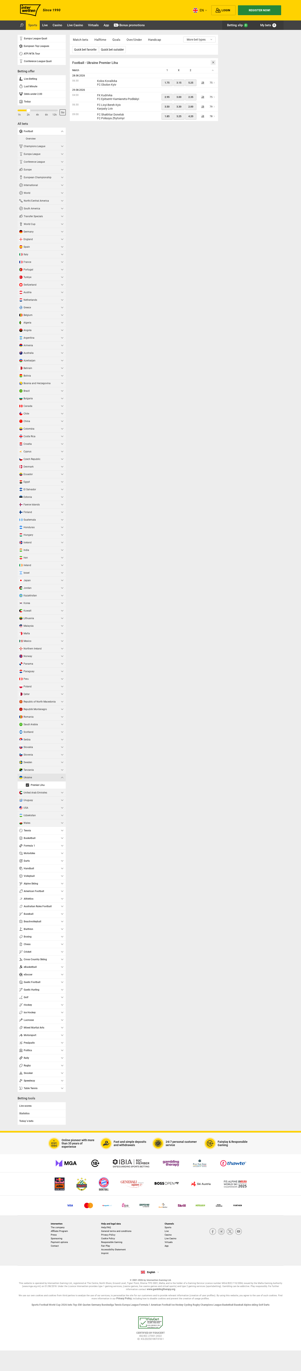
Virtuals (169, 1242)
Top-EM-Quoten (82, 1304)
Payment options (59, 1242)
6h (46, 114)
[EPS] (126, 1205)
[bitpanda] (144, 1205)
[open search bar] (22, 25)
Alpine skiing (251, 1304)
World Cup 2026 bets (61, 1304)
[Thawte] (233, 1163)
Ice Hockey (177, 1304)
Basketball (228, 1304)
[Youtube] (238, 1231)
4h (37, 114)
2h (28, 114)
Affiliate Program (59, 1231)
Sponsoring (56, 1238)
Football (44, 1304)
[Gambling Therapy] (171, 1163)
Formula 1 (145, 1304)
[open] (150, 1329)
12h (54, 114)
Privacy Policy (108, 1235)
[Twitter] (230, 1231)
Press (54, 1235)
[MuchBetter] (163, 1205)
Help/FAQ (106, 1227)
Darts (266, 1304)
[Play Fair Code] (200, 1163)
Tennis (118, 1304)
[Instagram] (221, 1231)
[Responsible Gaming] (95, 1163)
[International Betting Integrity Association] (131, 1163)
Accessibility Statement (113, 1249)
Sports (168, 1227)
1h (19, 114)
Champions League (211, 1304)
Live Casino (170, 1238)
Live (167, 1231)
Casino (168, 1235)
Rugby (196, 1304)
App (167, 1246)
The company (57, 1227)
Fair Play (105, 1246)
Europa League (130, 1304)
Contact (55, 1246)
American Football (161, 1304)
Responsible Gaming (111, 1242)
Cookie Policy (108, 1238)
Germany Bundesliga (102, 1304)
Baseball (239, 1304)
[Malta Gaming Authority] (66, 1163)
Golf (261, 1304)
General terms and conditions (116, 1231)
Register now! (259, 10)
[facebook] (212, 1231)
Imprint (105, 1253)
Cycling (188, 1304)
